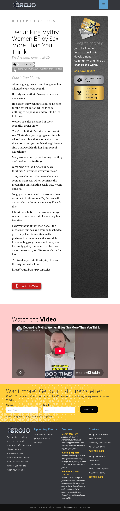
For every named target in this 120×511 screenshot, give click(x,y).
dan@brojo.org (96, 476)
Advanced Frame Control (70, 473)
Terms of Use (84, 507)
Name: (9, 405)
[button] (103, 4)
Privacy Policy (71, 507)
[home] (24, 5)
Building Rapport (70, 452)
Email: (46, 405)
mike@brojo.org (96, 450)
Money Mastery (69, 433)
